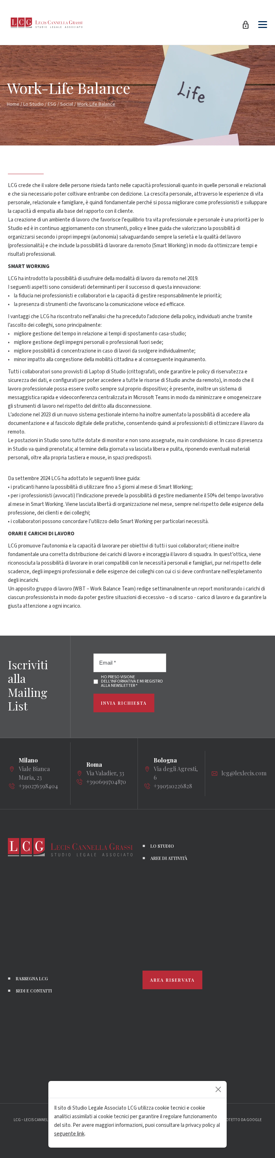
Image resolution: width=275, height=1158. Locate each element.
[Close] (218, 1089)
